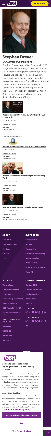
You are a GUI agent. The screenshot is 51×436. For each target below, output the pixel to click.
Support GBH (31, 240)
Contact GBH (31, 285)
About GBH (7, 240)
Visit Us (29, 303)
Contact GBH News (34, 290)
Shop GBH (30, 272)
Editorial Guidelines (10, 290)
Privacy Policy (8, 294)
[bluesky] (36, 312)
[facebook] (42, 312)
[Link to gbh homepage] (12, 3)
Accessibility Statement (12, 299)
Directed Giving (32, 258)
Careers (5, 254)
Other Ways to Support (35, 267)
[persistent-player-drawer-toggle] (48, 433)
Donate (41, 3)
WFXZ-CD (6, 331)
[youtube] (33, 312)
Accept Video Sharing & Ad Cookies (21, 415)
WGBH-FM (7, 336)
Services (6, 249)
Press (4, 258)
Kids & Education (9, 244)
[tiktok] (30, 312)
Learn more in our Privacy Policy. (16, 409)
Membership (31, 249)
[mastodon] (39, 321)
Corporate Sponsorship (35, 254)
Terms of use (7, 285)
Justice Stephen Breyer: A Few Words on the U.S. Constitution (23, 116)
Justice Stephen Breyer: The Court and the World (24, 146)
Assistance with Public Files (12, 314)
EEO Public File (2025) (12, 308)
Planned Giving (32, 263)
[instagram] (27, 312)
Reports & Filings (9, 303)
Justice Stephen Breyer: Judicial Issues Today (22, 207)
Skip (22, 423)
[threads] (39, 312)
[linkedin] (45, 312)
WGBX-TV (6, 326)
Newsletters (31, 299)
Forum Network (9, 124)
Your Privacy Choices (21, 431)
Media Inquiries (32, 294)
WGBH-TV (6, 322)
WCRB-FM (7, 340)
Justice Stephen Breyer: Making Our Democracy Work (23, 176)
